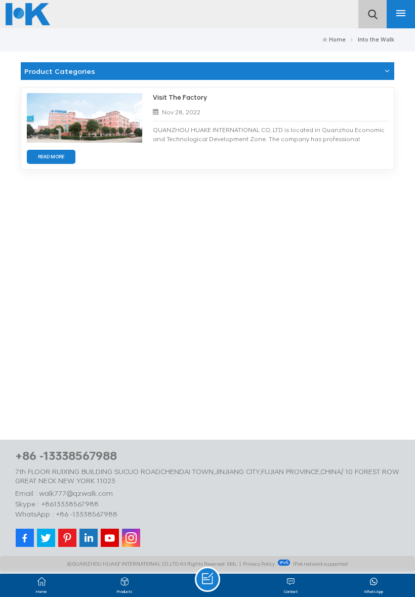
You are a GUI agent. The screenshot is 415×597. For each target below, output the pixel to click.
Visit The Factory (180, 97)
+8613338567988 (70, 503)
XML (232, 563)
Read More (51, 156)
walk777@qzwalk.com (76, 493)
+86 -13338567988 (66, 455)
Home (337, 39)
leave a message (207, 579)
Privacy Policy (259, 563)
